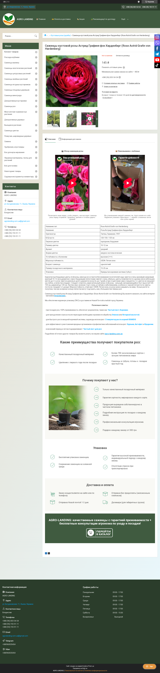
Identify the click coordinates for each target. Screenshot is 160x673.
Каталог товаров (11, 52)
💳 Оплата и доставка (61, 19)
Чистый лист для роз (92, 329)
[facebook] (46, 554)
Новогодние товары (12, 171)
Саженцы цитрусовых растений (17, 74)
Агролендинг (60, 296)
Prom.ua (91, 666)
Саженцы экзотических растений (18, 68)
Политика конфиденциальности (95, 670)
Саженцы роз (10, 106)
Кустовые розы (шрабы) (61, 35)
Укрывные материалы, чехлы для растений (18, 159)
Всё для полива (10, 166)
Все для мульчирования (14, 152)
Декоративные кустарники (15, 101)
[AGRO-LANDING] (8, 19)
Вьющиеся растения (12, 125)
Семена (7, 141)
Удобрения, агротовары (14, 147)
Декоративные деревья (14, 120)
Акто (137, 324)
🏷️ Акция (80, 19)
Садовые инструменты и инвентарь (19, 177)
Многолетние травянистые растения (15, 113)
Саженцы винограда (13, 95)
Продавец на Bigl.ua (80, 668)
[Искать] (36, 36)
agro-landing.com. (112, 334)
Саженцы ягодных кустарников (17, 85)
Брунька (130, 324)
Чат (151, 666)
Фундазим (148, 324)
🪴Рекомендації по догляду (103, 19)
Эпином (115, 315)
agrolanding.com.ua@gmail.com (17, 221)
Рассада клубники (11, 57)
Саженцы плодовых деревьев (16, 90)
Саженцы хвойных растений (16, 79)
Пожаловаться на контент (74, 670)
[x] (49, 554)
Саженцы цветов (11, 131)
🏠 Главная (41, 19)
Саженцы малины (11, 63)
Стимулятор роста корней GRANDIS (120, 319)
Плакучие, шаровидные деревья (17, 136)
